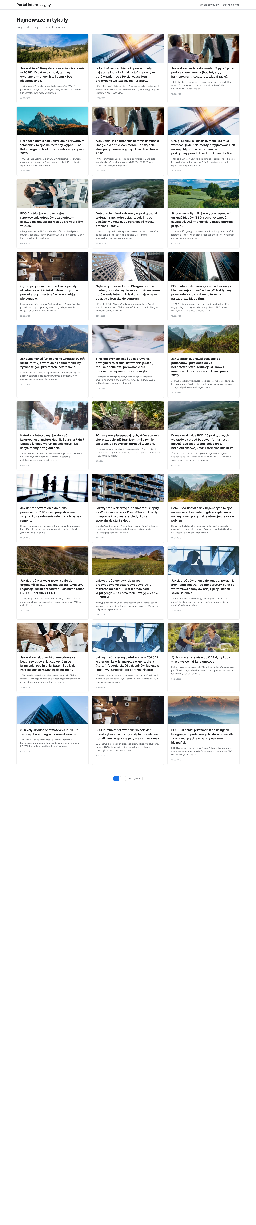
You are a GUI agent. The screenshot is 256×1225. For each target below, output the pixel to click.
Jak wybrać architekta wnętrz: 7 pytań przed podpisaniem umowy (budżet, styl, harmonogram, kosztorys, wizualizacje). (203, 72)
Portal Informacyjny (34, 5)
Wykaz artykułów (209, 4)
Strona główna (231, 4)
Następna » (134, 778)
